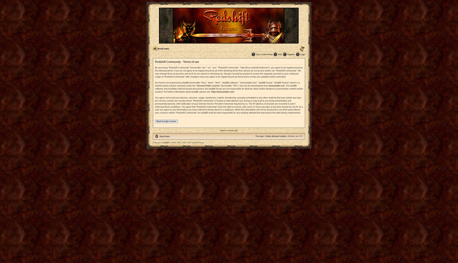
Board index (163, 49)
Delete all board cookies (275, 136)
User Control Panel (264, 54)
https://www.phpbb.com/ (222, 92)
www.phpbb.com (277, 86)
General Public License (208, 86)
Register (291, 54)
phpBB (166, 143)
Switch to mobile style (229, 130)
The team (259, 136)
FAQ (280, 54)
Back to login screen (166, 121)
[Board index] (229, 42)
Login (302, 54)
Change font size (302, 48)
